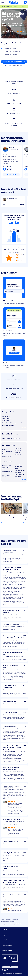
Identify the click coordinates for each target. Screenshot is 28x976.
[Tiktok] (7, 970)
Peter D (11, 147)
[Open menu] (2, 2)
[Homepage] (14, 2)
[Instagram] (5, 970)
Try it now (21, 6)
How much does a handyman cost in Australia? (11, 517)
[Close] (26, 6)
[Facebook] (2, 970)
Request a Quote (11, 174)
